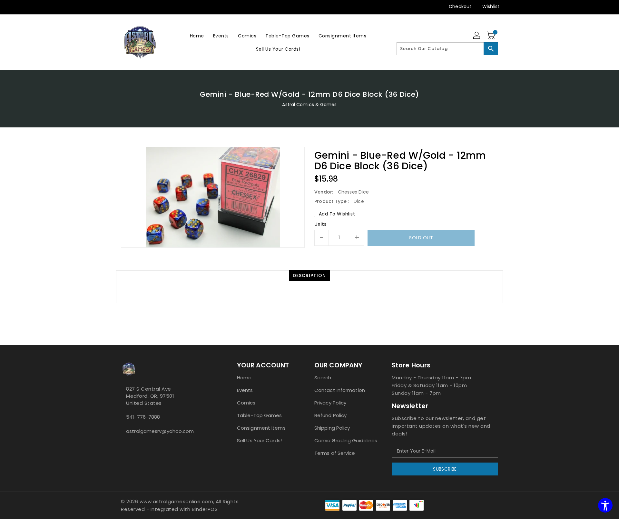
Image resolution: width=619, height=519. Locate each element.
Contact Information (339, 390)
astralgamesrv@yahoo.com (160, 431)
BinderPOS (205, 509)
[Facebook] (112, 6)
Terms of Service (334, 453)
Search (322, 377)
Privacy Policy (330, 402)
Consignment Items (261, 427)
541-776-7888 (143, 417)
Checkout (460, 6)
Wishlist (490, 6)
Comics (246, 402)
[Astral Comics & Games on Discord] (133, 445)
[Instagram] (124, 6)
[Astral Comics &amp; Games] (140, 42)
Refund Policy (330, 415)
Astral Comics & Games (309, 104)
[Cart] (491, 35)
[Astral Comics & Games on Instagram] (128, 445)
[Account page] (477, 35)
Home (244, 377)
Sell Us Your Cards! (259, 440)
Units (320, 224)
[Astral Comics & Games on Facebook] (123, 445)
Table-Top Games (259, 415)
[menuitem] (197, 35)
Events (245, 390)
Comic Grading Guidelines (345, 440)
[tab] (309, 275)
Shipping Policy (332, 427)
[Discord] (136, 6)
